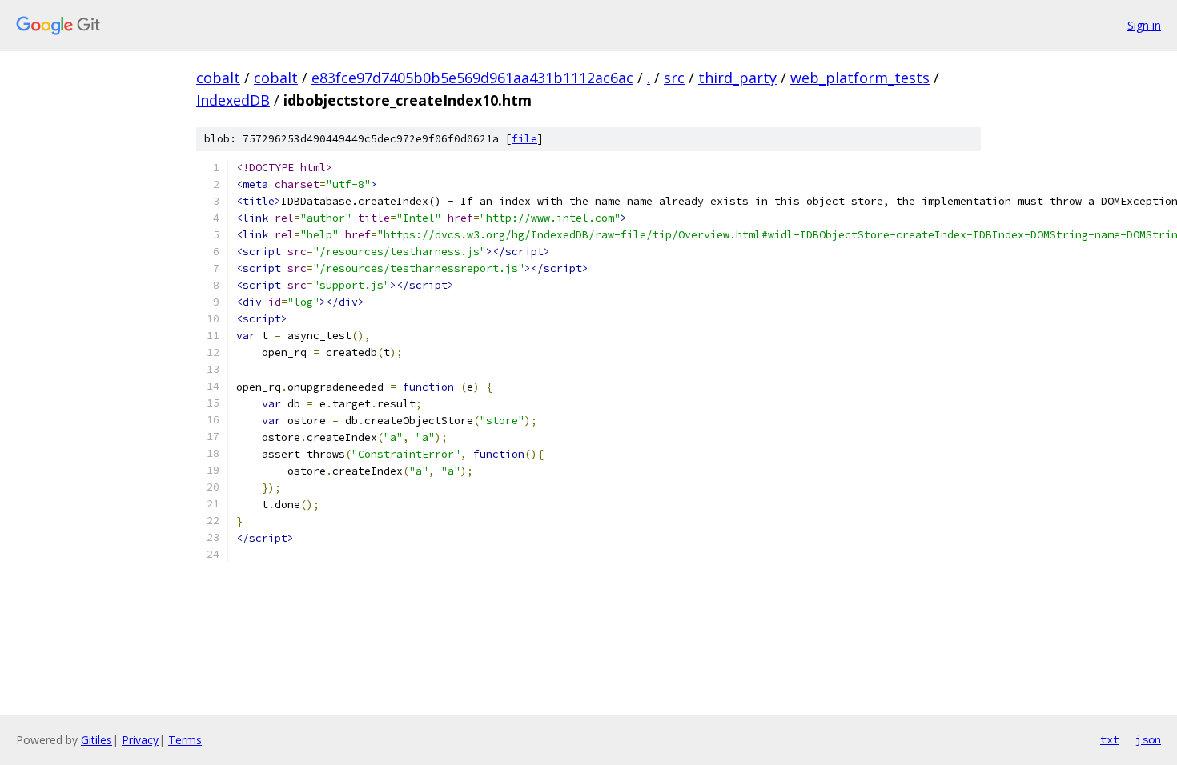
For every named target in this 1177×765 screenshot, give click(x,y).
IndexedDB (233, 100)
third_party (737, 77)
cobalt (218, 77)
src (674, 77)
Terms (185, 739)
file (524, 139)
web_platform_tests (860, 77)
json (1148, 739)
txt (1109, 739)
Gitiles (96, 739)
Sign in (1144, 25)
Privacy (140, 739)
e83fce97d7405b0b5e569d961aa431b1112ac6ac (472, 77)
